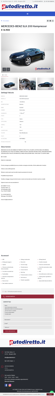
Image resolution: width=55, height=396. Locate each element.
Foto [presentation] (5, 75)
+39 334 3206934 (49, 1)
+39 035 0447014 (38, 1)
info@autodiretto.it (10, 357)
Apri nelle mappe (9, 361)
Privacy (33, 389)
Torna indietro (6, 20)
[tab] (4, 75)
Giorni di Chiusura (9, 381)
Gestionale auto (27, 391)
